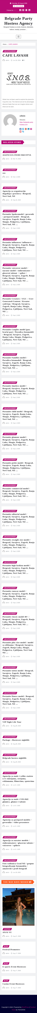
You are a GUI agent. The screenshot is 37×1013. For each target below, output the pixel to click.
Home (4, 44)
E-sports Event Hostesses (14, 967)
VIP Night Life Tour (12, 722)
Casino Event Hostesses (14, 984)
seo (4, 173)
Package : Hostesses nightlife (16, 740)
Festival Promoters (11, 949)
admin (7, 60)
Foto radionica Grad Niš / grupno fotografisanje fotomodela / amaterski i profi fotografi (18, 866)
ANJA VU (7, 932)
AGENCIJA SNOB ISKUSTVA (17, 155)
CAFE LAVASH (13, 44)
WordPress (25, 1007)
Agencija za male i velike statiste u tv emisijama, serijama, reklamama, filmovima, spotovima (18, 778)
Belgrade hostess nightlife (14, 758)
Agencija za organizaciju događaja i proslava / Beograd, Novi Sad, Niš (17, 193)
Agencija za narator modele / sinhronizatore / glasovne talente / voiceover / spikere (18, 843)
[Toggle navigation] (18, 36)
